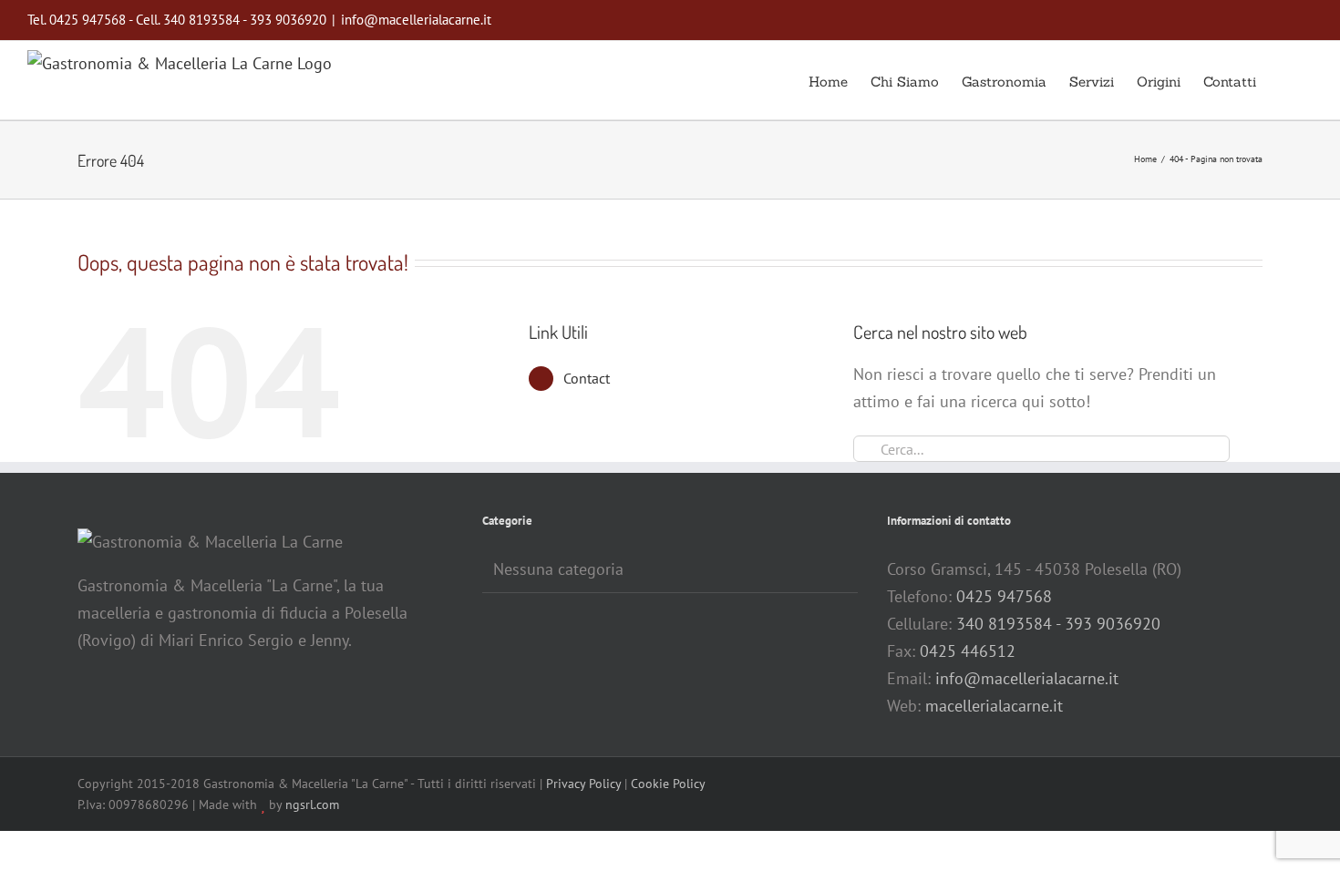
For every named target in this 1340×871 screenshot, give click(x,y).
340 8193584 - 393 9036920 (1058, 623)
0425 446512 (967, 650)
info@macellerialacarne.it (416, 19)
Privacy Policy (583, 783)
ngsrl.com (312, 804)
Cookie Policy (668, 783)
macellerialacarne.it (994, 705)
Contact (586, 378)
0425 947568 (1004, 596)
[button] (1284, 80)
